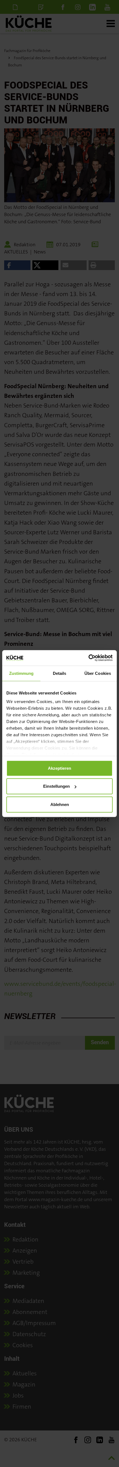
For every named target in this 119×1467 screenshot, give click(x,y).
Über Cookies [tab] (97, 673)
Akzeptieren (59, 768)
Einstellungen (56, 786)
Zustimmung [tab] (21, 673)
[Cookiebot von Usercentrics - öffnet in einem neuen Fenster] (88, 658)
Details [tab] (59, 673)
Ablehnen (59, 804)
